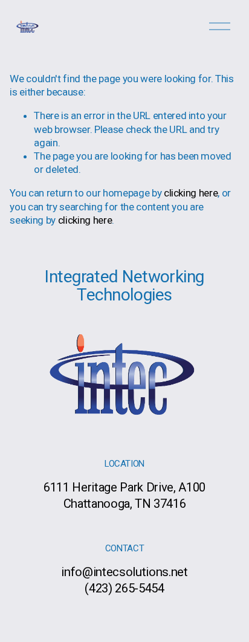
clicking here (191, 193)
